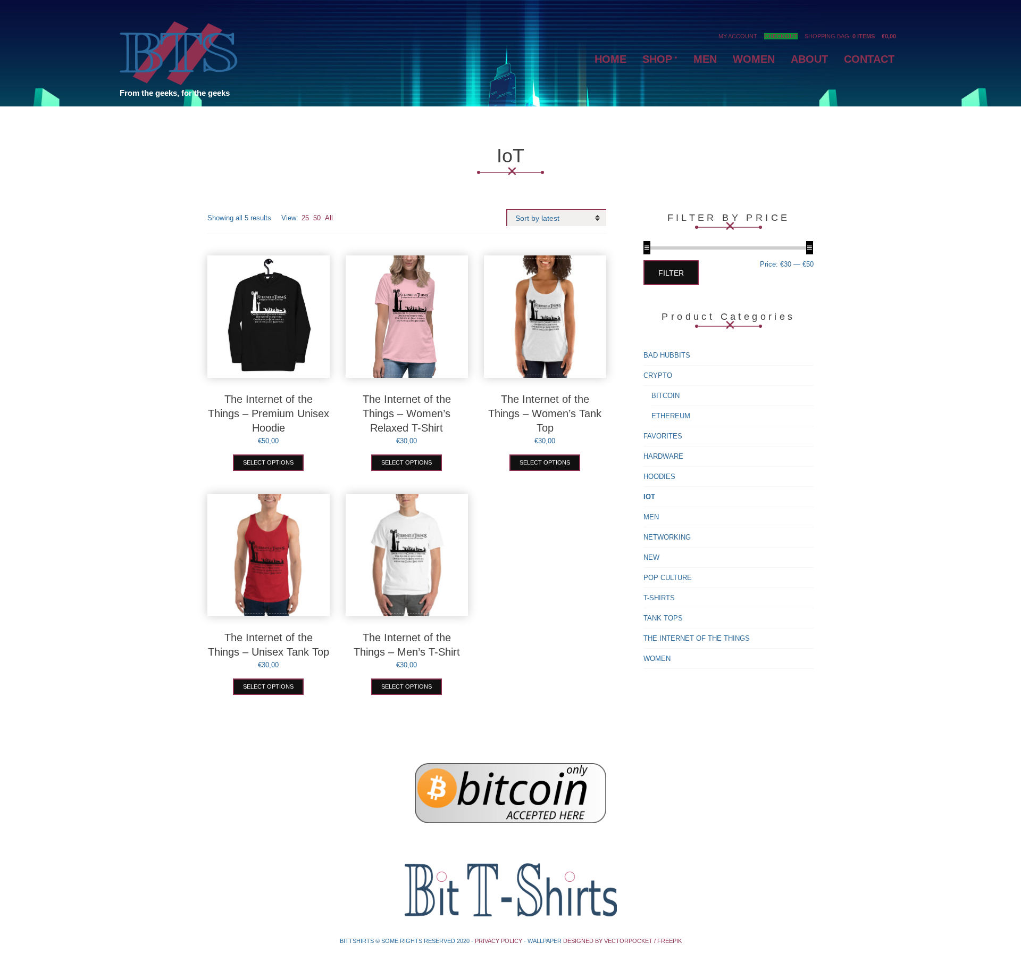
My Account (737, 36)
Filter (671, 273)
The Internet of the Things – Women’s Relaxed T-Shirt (407, 413)
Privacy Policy (498, 941)
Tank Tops (663, 618)
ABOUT (809, 59)
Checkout (781, 36)
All (329, 218)
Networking (667, 537)
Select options (268, 462)
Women (657, 659)
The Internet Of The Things (696, 638)
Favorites (662, 436)
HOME (610, 59)
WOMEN (754, 59)
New (651, 557)
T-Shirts (659, 598)
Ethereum (670, 416)
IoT (649, 497)
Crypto (657, 375)
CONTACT (869, 59)
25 (305, 218)
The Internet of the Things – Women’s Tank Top (544, 413)
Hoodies (659, 477)
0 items (863, 36)
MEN (705, 59)
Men (651, 517)
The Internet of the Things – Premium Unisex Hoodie (268, 413)
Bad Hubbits (666, 355)
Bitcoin (665, 396)
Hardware (663, 456)
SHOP (657, 59)
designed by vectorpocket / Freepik (622, 941)
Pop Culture (667, 578)
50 (317, 218)
